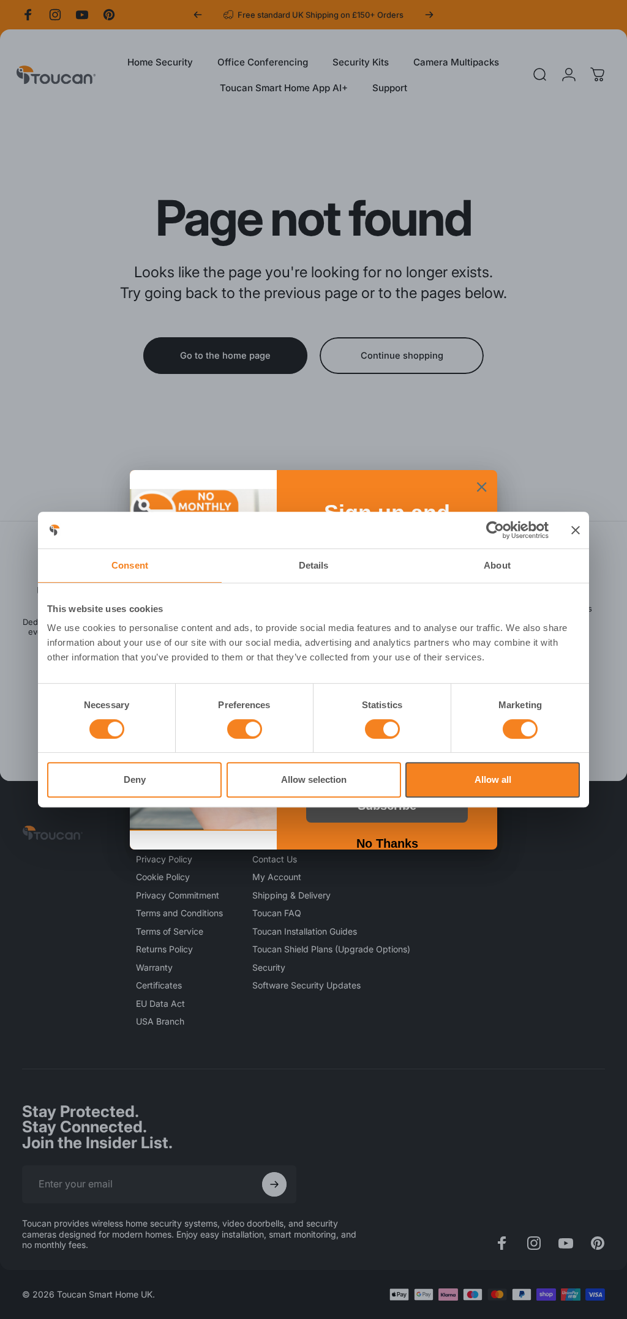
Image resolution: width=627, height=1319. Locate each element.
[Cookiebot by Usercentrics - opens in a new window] (495, 530)
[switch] (244, 729)
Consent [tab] (129, 565)
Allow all (493, 779)
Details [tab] (314, 565)
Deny (135, 779)
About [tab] (497, 565)
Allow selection (314, 779)
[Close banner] (575, 530)
